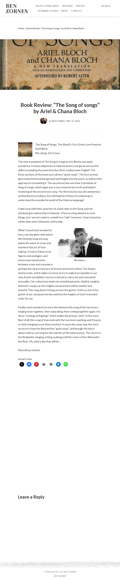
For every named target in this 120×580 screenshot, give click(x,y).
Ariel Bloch (41, 148)
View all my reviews (29, 350)
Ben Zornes (17, 8)
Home (21, 28)
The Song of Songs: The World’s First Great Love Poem (66, 144)
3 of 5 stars (54, 153)
